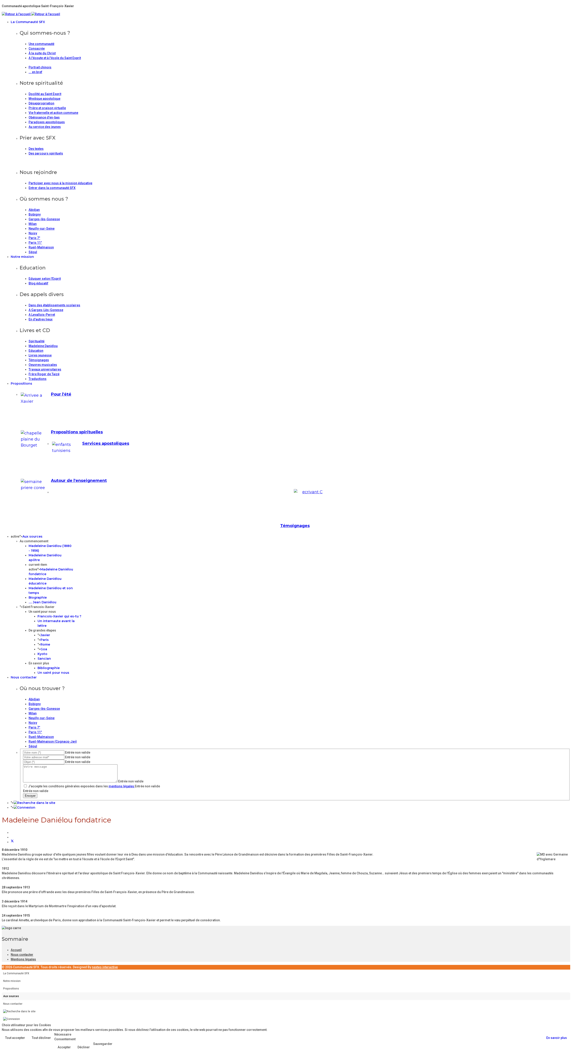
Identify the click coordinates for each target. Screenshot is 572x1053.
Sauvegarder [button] (102, 1044)
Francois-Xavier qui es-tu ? (59, 616)
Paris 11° (35, 242)
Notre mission (22, 257)
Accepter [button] (64, 1047)
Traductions (37, 379)
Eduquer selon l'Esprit (45, 278)
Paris (44, 640)
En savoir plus (556, 1038)
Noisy (33, 233)
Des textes (36, 148)
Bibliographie (49, 668)
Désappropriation (41, 103)
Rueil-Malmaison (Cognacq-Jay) (53, 741)
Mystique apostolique (44, 98)
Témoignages (39, 360)
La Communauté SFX (28, 22)
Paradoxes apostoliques (47, 122)
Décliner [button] (84, 1047)
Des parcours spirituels (46, 153)
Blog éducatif (38, 283)
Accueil (16, 950)
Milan (33, 224)
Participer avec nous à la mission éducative (60, 183)
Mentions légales (23, 959)
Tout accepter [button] (15, 1038)
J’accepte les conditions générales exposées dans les (81, 786)
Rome (45, 644)
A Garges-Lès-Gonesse (46, 310)
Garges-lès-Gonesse (44, 219)
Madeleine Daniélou (43, 346)
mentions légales (122, 786)
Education (36, 350)
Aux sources (32, 536)
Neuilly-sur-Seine (42, 228)
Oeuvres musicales (43, 365)
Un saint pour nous (53, 673)
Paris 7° (34, 238)
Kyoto (42, 654)
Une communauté (41, 44)
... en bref (35, 72)
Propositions (21, 383)
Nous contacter (24, 677)
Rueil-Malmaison (41, 247)
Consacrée (37, 48)
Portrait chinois (40, 67)
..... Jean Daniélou (42, 602)
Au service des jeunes (45, 127)
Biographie (38, 597)
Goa (43, 649)
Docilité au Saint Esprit (45, 94)
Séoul (33, 252)
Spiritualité (36, 341)
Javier (45, 635)
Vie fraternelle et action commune (53, 112)
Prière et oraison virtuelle (47, 108)
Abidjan (34, 210)
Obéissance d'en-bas (44, 117)
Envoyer (30, 795)
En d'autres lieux (41, 319)
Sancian (44, 659)
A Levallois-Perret (42, 314)
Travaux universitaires (45, 369)
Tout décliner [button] (41, 1038)
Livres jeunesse (40, 355)
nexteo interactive (105, 967)
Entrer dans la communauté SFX (52, 188)
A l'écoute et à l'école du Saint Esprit (55, 58)
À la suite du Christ (42, 53)
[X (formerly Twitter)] (12, 842)
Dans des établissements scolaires (54, 305)
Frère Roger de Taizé (44, 374)
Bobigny (35, 214)
